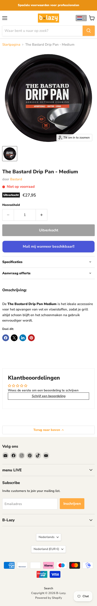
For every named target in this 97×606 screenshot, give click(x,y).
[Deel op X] (14, 337)
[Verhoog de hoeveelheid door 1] (41, 215)
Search (48, 588)
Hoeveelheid (11, 205)
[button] (81, 18)
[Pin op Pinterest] (31, 337)
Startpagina (11, 45)
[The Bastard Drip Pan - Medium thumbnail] (9, 153)
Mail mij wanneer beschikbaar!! (48, 246)
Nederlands (46, 537)
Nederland (46, 549)
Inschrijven (72, 503)
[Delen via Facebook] (5, 337)
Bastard (16, 179)
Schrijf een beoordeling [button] (48, 396)
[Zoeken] (89, 31)
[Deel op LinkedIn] (22, 337)
